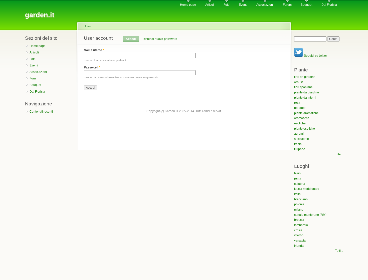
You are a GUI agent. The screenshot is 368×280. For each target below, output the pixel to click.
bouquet (299, 108)
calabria (299, 184)
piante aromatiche (306, 113)
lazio (297, 173)
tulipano (299, 149)
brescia (299, 220)
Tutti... (339, 251)
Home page (188, 4)
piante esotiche (304, 128)
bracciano (301, 199)
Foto (227, 4)
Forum (287, 4)
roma (297, 178)
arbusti (298, 82)
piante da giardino (306, 92)
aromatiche (301, 118)
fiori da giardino (304, 77)
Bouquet (306, 4)
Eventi (243, 4)
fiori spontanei (303, 87)
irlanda (299, 246)
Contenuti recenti (41, 111)
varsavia (300, 240)
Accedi (132, 39)
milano (298, 209)
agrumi (299, 133)
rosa (297, 102)
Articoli (210, 4)
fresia (298, 144)
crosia (298, 230)
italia (297, 194)
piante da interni (305, 97)
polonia (299, 204)
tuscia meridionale (306, 189)
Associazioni (265, 4)
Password (92, 67)
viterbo (298, 235)
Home (87, 26)
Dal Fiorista (329, 4)
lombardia (301, 225)
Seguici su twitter (315, 55)
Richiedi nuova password (160, 39)
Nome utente (94, 50)
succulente (301, 139)
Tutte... (338, 154)
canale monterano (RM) (310, 215)
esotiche (300, 123)
